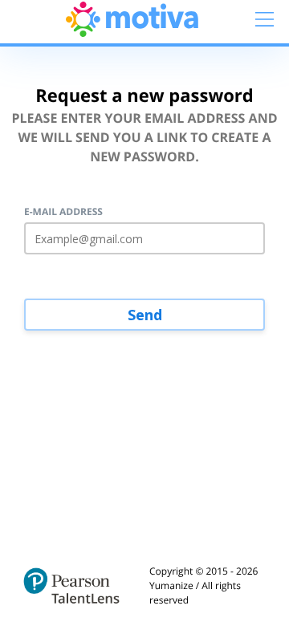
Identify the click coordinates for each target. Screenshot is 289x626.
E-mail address (63, 211)
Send (145, 314)
